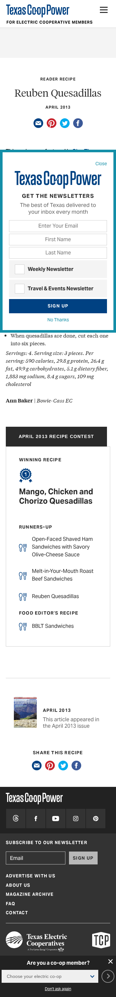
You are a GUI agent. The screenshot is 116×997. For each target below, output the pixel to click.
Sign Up (58, 306)
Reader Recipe (58, 79)
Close (101, 163)
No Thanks (58, 320)
